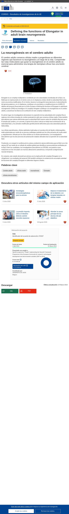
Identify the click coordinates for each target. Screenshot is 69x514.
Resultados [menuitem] (41, 40)
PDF (29, 291)
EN (6, 46)
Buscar (61, 8)
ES (10, 46)
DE (2, 46)
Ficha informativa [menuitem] (7, 40)
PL (22, 46)
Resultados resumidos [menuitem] (20, 40)
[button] (57, 8)
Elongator (47, 170)
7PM (10, 19)
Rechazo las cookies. (48, 511)
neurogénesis (34, 170)
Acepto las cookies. (21, 511)
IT (18, 46)
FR (14, 46)
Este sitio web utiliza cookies (20, 506)
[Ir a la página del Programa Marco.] (4, 32)
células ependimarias (10, 175)
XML (11, 291)
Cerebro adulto (7, 170)
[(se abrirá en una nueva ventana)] (7, 7)
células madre (21, 170)
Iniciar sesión (53, 8)
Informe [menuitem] (32, 40)
